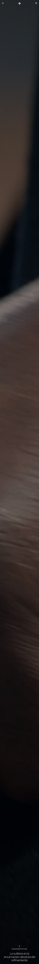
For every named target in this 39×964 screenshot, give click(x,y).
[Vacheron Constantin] (19, 3)
